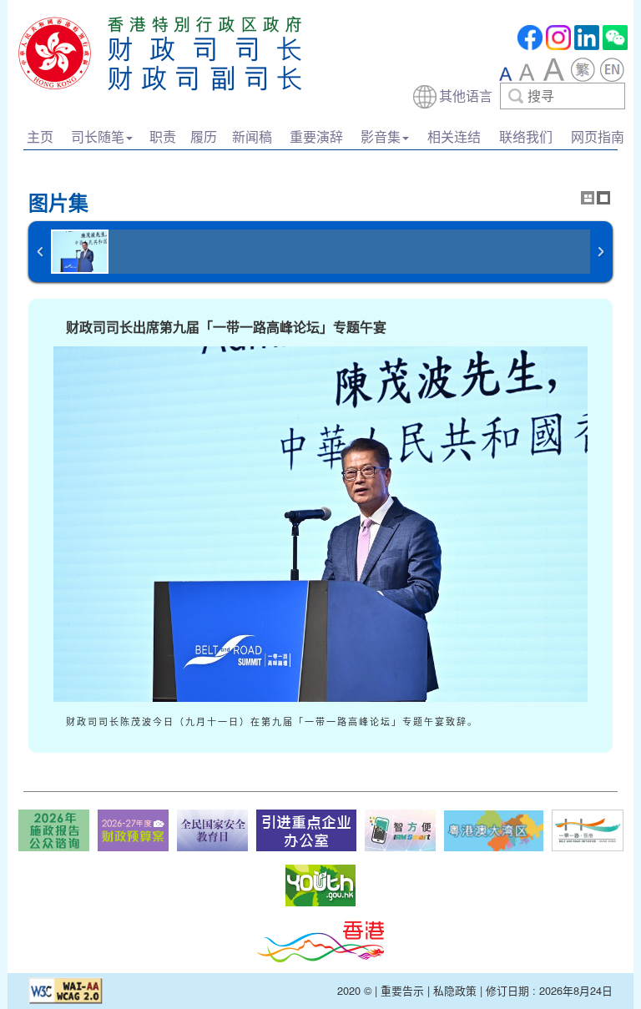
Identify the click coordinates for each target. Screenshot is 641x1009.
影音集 (381, 136)
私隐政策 (455, 990)
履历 (203, 136)
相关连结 (454, 136)
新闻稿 (252, 136)
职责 (162, 136)
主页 (40, 136)
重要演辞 (316, 136)
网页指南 (597, 136)
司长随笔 (97, 136)
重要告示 (402, 990)
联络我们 (526, 136)
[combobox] (518, 96)
